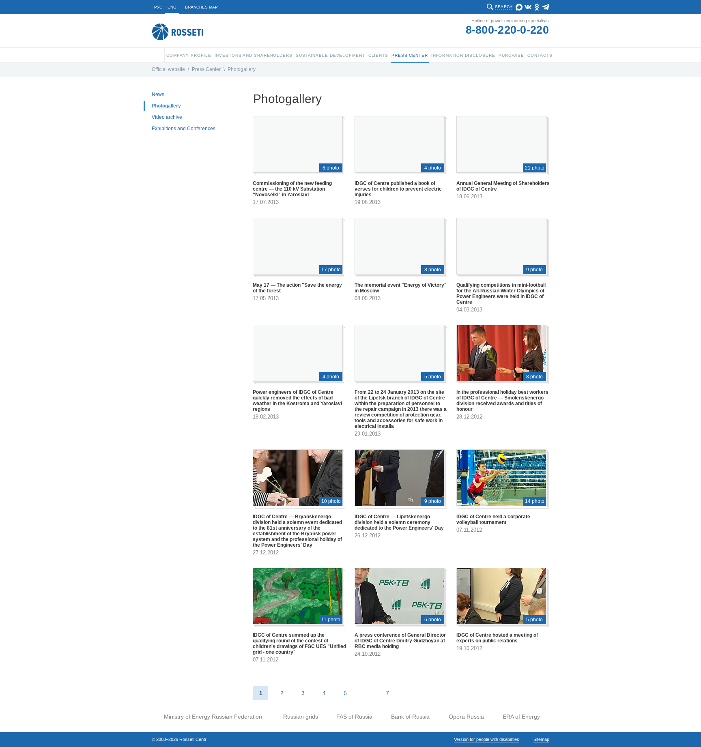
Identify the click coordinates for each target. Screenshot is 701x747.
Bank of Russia (410, 716)
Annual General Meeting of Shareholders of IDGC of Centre (503, 186)
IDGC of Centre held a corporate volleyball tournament (493, 519)
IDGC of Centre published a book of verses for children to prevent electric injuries (398, 188)
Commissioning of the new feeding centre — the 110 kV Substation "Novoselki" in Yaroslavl (292, 188)
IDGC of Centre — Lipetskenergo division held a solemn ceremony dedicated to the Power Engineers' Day (399, 522)
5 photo (432, 377)
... (366, 693)
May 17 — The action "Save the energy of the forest (297, 288)
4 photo (432, 168)
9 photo (534, 270)
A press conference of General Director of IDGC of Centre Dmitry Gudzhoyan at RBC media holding (400, 640)
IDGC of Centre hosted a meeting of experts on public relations (497, 638)
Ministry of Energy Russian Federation (213, 716)
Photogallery (242, 69)
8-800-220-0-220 (507, 30)
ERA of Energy (521, 716)
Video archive (167, 117)
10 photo (331, 501)
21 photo (534, 168)
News (158, 94)
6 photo (331, 168)
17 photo (331, 270)
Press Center (206, 69)
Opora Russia (466, 716)
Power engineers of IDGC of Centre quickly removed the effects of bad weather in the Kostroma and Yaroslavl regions (297, 400)
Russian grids (300, 716)
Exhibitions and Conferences (183, 128)
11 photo (330, 619)
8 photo (432, 270)
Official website (168, 69)
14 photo (534, 501)
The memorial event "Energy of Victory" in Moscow (401, 288)
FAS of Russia (354, 716)
